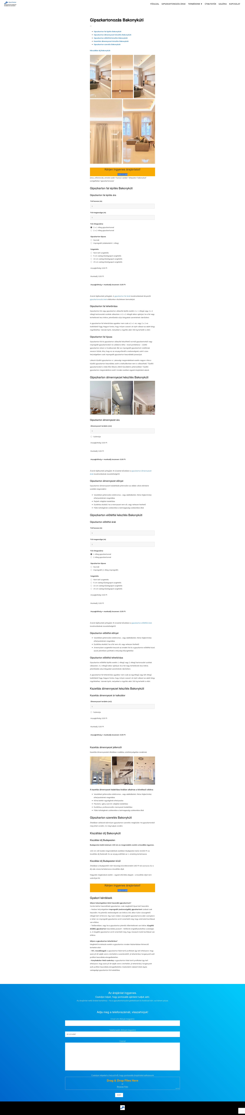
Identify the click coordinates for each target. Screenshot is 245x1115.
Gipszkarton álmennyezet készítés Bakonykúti (112, 35)
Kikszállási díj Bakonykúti (100, 50)
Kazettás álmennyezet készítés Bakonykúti (111, 41)
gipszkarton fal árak (122, 296)
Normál (96, 240)
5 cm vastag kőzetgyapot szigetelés (107, 256)
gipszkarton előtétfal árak (142, 623)
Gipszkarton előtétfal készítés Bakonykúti (111, 38)
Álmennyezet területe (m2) (101, 426)
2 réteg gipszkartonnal (102, 557)
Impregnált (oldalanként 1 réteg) (106, 243)
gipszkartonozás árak (98, 299)
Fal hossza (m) (96, 201)
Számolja (97, 437)
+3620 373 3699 (122, 174)
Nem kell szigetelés (101, 253)
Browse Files (122, 1086)
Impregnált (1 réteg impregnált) (105, 570)
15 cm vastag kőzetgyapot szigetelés (107, 262)
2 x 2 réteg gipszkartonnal (103, 230)
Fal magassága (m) (98, 212)
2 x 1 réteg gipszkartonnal (103, 227)
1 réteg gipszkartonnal (102, 554)
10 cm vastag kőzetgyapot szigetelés (107, 259)
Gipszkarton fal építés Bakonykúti (107, 31)
